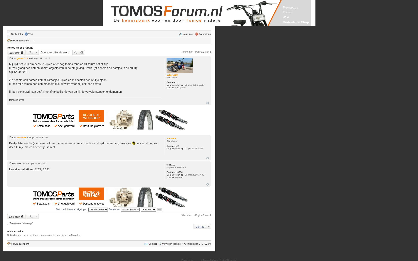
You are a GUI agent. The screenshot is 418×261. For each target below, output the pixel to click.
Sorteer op (115, 209)
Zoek (75, 52)
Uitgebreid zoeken (82, 52)
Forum (287, 12)
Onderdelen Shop (296, 22)
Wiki (286, 17)
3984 (180, 172)
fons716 (171, 165)
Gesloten (14, 53)
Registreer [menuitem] (188, 34)
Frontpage (290, 7)
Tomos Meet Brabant (20, 47)
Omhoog (207, 103)
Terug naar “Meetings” (21, 223)
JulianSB (171, 138)
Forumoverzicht (20, 40)
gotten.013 (172, 75)
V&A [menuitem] (30, 34)
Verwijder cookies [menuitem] (171, 243)
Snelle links (17, 34)
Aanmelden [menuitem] (205, 34)
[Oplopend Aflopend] (149, 209)
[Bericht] (10, 58)
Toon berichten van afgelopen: (72, 209)
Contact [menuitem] (152, 243)
